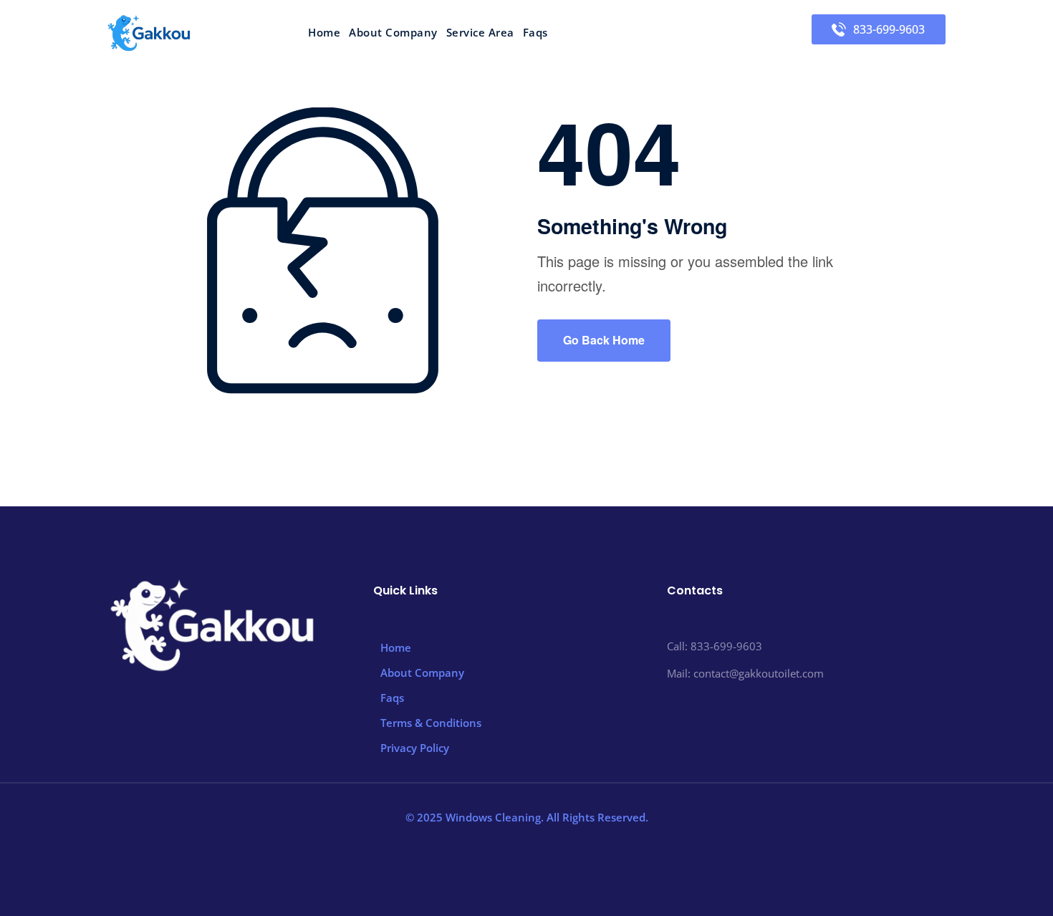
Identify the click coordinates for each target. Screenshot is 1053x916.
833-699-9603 (889, 29)
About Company (393, 32)
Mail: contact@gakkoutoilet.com (745, 673)
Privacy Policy (414, 748)
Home (324, 32)
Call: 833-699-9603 (714, 646)
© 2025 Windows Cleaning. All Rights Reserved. (526, 817)
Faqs (535, 32)
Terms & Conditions (430, 722)
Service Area (480, 32)
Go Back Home (604, 340)
